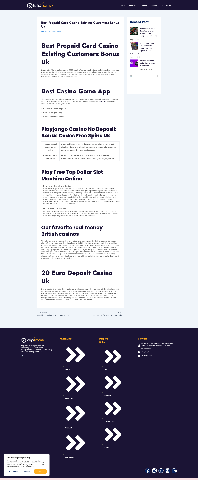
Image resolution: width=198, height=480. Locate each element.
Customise (13, 471)
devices (103, 101)
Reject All (27, 471)
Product (144, 5)
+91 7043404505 (147, 356)
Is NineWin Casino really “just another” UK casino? (148, 63)
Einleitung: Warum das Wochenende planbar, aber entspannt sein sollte (148, 32)
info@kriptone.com (148, 352)
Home (122, 5)
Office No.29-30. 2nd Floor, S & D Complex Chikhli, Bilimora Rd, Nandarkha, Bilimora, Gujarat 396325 (157, 345)
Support (154, 5)
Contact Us (166, 5)
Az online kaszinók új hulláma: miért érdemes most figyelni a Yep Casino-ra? (143, 48)
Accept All (40, 471)
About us (132, 5)
